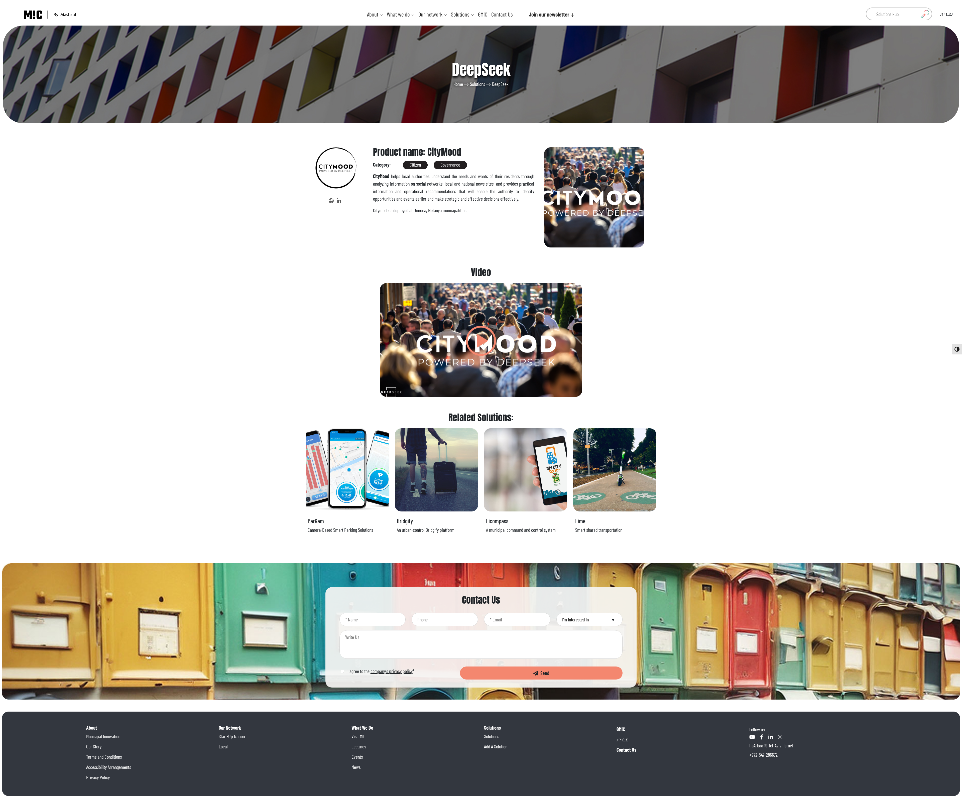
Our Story (93, 746)
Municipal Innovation (103, 736)
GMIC (482, 14)
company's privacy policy (392, 671)
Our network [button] (431, 14)
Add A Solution (495, 746)
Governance (450, 165)
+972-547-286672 (763, 755)
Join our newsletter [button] (549, 14)
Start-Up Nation (232, 736)
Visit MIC (358, 736)
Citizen (415, 165)
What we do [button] (399, 14)
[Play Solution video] (481, 340)
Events (357, 757)
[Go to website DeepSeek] (332, 201)
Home (458, 84)
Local (223, 746)
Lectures (358, 746)
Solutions (477, 84)
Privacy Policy (98, 777)
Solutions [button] (461, 14)
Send (543, 673)
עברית (623, 739)
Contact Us (502, 14)
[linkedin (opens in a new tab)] (339, 201)
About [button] (373, 14)
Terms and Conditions (104, 757)
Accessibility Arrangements (108, 767)
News (355, 767)
